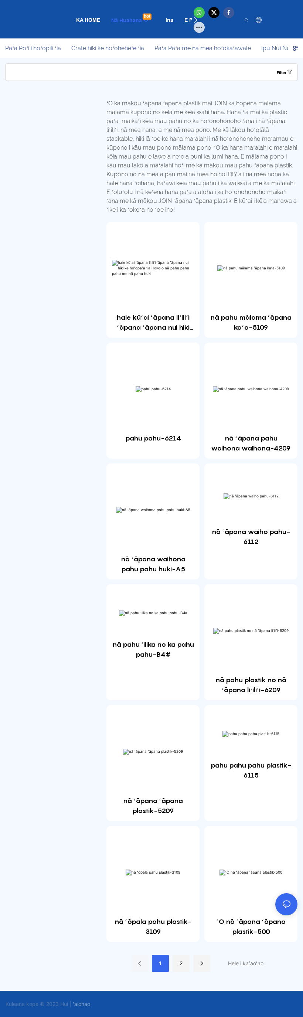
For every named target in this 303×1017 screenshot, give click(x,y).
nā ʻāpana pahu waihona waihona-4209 (251, 443)
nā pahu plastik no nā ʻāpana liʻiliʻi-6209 (250, 685)
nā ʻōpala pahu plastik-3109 (153, 926)
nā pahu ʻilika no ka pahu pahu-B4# (153, 649)
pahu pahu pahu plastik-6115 (251, 770)
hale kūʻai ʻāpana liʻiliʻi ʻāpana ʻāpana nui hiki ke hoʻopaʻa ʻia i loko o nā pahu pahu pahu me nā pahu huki (153, 322)
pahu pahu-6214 (153, 438)
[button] (195, 20)
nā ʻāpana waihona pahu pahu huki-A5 (153, 564)
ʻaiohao (81, 1004)
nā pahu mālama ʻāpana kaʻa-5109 (251, 322)
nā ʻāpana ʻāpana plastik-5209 (153, 805)
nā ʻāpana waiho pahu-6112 (251, 536)
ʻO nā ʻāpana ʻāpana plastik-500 (251, 926)
